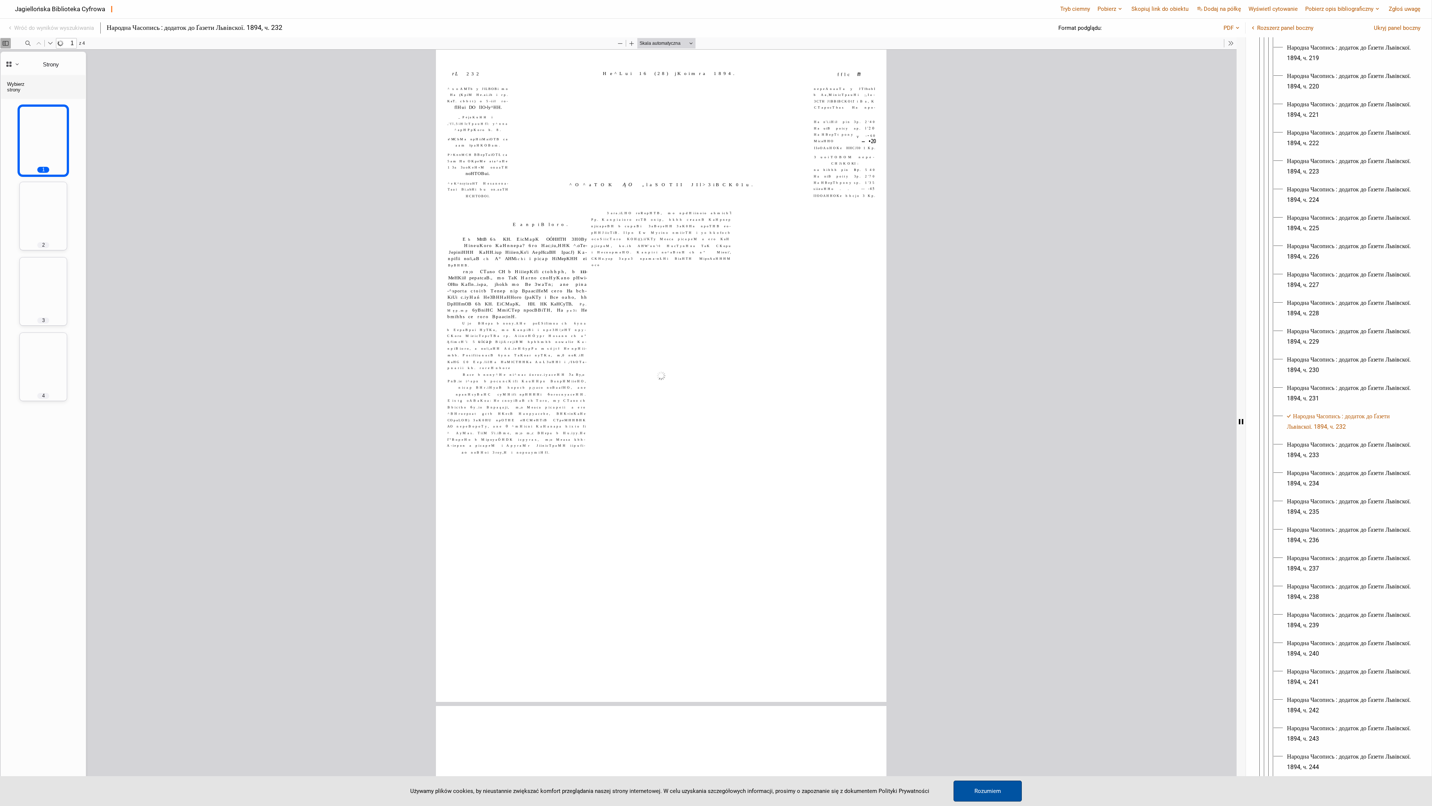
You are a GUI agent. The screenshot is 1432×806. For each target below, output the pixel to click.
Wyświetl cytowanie (1273, 9)
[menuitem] (1350, 53)
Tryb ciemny (1075, 9)
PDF (1229, 28)
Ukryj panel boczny (1397, 28)
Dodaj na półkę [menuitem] (1222, 9)
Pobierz (1106, 9)
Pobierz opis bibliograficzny (1339, 9)
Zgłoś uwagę (1404, 9)
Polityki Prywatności (904, 791)
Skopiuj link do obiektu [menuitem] (1159, 9)
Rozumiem (987, 791)
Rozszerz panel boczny (1285, 28)
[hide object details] (1241, 421)
